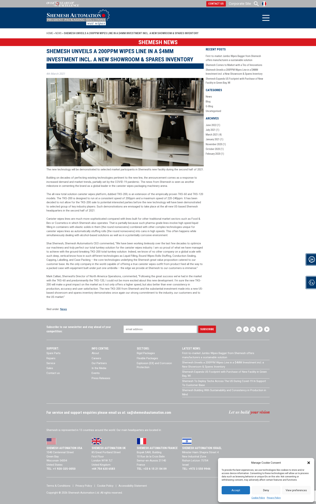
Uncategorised (213, 111)
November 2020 (214, 144)
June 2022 (211, 125)
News (58, 33)
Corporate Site (240, 3)
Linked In (239, 329)
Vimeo (260, 329)
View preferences (296, 490)
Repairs (50, 358)
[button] (309, 463)
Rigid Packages (146, 353)
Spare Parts (53, 353)
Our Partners (99, 363)
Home (49, 33)
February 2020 (213, 153)
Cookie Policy (258, 498)
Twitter (253, 329)
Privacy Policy (274, 498)
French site (264, 3)
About (95, 353)
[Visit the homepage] (78, 17)
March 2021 (212, 134)
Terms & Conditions (58, 485)
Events (96, 373)
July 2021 (211, 129)
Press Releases (101, 378)
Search (256, 3)
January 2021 (213, 139)
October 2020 (213, 149)
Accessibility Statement (132, 485)
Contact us (216, 3)
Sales (49, 368)
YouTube (267, 329)
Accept (236, 490)
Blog (208, 101)
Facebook (246, 329)
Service (50, 363)
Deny (266, 490)
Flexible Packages (147, 358)
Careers (96, 358)
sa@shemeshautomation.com (149, 413)
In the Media (99, 368)
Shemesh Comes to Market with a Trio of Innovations (234, 65)
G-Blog (209, 106)
